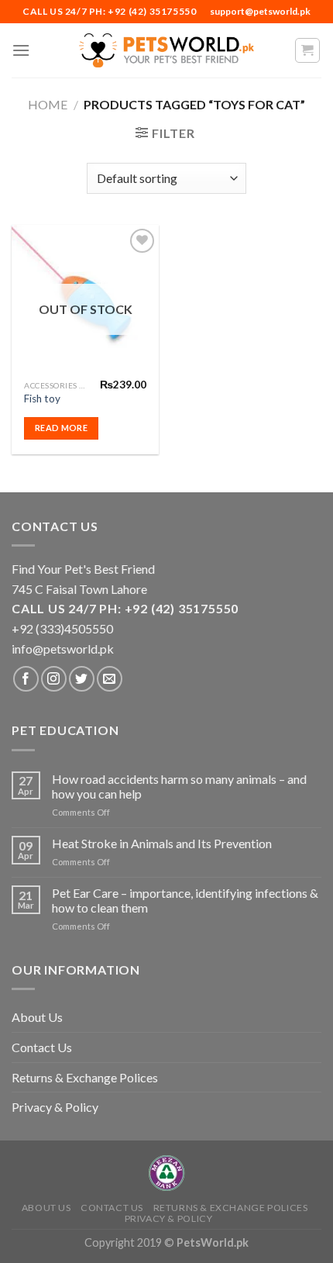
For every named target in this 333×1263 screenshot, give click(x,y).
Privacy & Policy (55, 1106)
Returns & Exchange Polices (85, 1077)
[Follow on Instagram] (54, 679)
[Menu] (21, 50)
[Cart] (308, 50)
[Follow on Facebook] (26, 679)
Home (47, 104)
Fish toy (42, 398)
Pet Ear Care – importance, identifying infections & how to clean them (185, 900)
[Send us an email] (109, 679)
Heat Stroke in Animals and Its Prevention (162, 843)
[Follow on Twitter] (81, 679)
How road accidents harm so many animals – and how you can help (179, 786)
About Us (37, 1016)
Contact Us (42, 1047)
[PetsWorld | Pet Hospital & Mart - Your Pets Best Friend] (166, 50)
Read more (61, 428)
